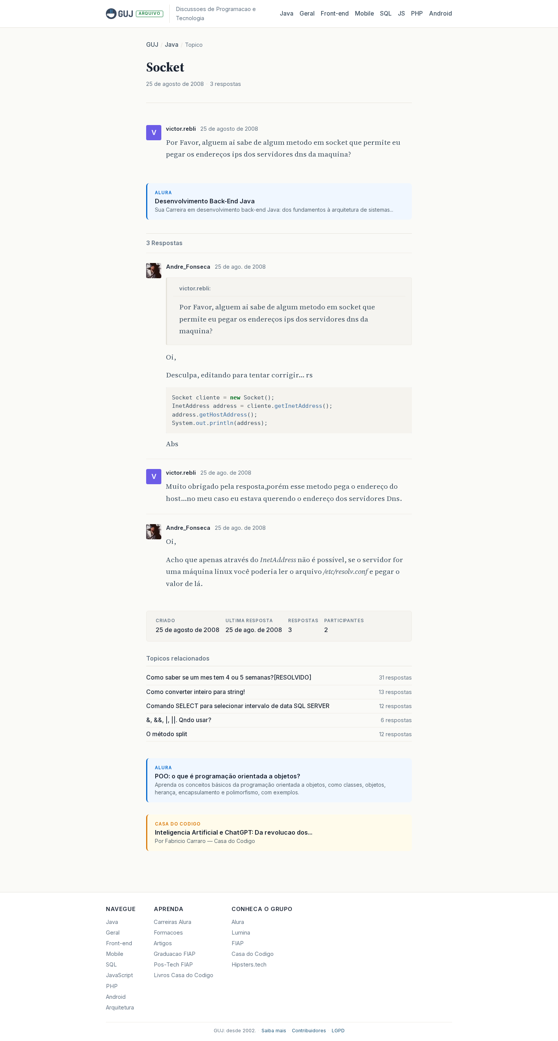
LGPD (338, 1030)
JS (401, 13)
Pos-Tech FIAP (173, 964)
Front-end (119, 943)
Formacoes (168, 932)
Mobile (364, 13)
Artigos (163, 943)
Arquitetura (120, 1007)
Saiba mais (274, 1030)
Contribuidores (309, 1030)
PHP (417, 13)
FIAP (238, 943)
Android (440, 13)
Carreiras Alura (172, 922)
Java (286, 13)
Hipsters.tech (249, 964)
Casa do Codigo (253, 954)
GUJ (152, 44)
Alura (238, 922)
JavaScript (119, 975)
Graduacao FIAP (174, 954)
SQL (386, 13)
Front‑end (335, 13)
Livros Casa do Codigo (183, 975)
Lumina (241, 932)
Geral (307, 13)
